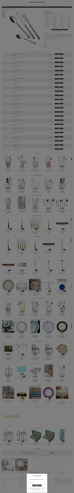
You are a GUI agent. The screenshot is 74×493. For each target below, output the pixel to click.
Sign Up (37, 485)
